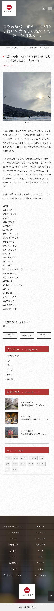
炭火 (9, 374)
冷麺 (41, 458)
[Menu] (50, 8)
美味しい (33, 458)
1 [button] (25, 122)
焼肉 (15, 458)
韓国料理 (11, 379)
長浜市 (8, 458)
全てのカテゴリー (14, 356)
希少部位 (24, 458)
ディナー (10, 370)
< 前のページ (10, 335)
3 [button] (28, 122)
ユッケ (23, 464)
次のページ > (44, 335)
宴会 (14, 469)
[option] (27, 96)
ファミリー (41, 464)
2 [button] (27, 122)
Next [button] (48, 97)
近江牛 (5, 325)
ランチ (10, 365)
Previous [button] (5, 97)
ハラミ (15, 464)
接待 (7, 469)
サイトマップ (40, 575)
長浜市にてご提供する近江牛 (16, 322)
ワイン (31, 464)
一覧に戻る (27, 335)
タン (7, 464)
